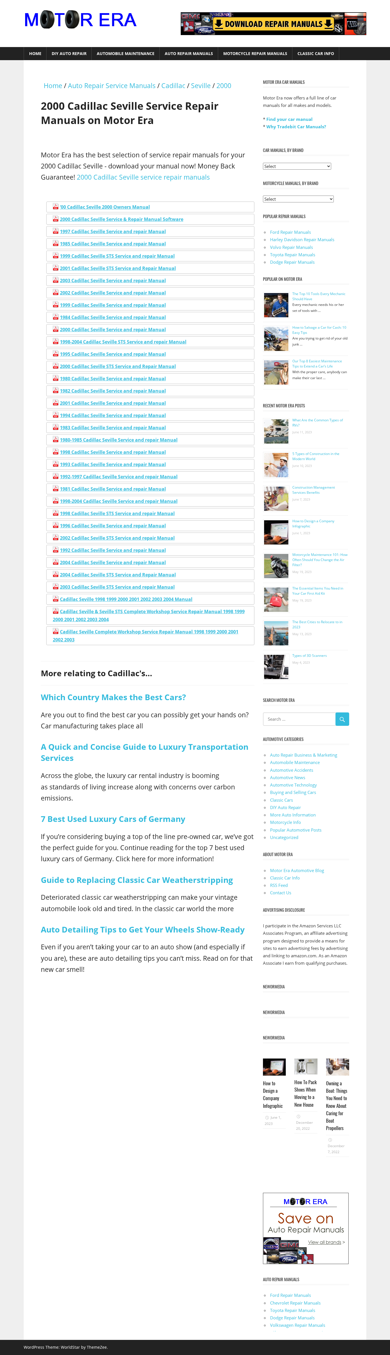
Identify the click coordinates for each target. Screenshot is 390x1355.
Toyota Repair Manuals (292, 254)
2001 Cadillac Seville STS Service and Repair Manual (118, 268)
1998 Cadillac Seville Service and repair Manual (113, 452)
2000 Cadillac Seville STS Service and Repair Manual (118, 366)
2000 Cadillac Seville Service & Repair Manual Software (121, 219)
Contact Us (280, 892)
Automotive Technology (293, 785)
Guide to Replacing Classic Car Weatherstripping (137, 879)
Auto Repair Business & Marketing (303, 755)
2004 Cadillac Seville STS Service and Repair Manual (118, 575)
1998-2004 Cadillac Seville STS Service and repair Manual (123, 342)
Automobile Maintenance (125, 53)
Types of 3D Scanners (309, 655)
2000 (223, 85)
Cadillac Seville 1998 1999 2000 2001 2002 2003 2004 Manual (126, 599)
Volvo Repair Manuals (291, 247)
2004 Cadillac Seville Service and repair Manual (113, 562)
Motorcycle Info (285, 822)
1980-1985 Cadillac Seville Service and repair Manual (119, 440)
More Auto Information (293, 815)
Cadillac (173, 85)
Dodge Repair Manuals (292, 262)
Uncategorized (284, 837)
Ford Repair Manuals (290, 232)
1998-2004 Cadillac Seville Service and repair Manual (119, 501)
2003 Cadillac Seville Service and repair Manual (113, 280)
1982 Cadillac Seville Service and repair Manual (113, 391)
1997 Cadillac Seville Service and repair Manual (113, 231)
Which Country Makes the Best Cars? (113, 697)
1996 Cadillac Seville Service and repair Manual (113, 526)
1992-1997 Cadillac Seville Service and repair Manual (119, 477)
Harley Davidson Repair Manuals (302, 239)
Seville (201, 85)
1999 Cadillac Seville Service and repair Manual (113, 305)
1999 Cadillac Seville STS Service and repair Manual (117, 256)
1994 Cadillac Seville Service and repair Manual (113, 415)
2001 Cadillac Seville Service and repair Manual (113, 403)
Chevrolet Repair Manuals (295, 1303)
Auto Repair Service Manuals (112, 85)
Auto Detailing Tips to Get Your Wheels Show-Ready (143, 929)
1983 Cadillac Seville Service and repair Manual (113, 427)
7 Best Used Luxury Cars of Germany (113, 818)
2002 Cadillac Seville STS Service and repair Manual (117, 538)
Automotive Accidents (291, 770)
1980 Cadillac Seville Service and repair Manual (113, 378)
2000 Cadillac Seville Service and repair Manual (113, 329)
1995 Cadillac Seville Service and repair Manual (113, 354)
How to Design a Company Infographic (273, 1094)
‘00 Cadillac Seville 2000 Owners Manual (105, 207)
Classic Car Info (315, 53)
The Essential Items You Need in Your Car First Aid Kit (317, 591)
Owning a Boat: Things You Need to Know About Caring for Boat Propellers (336, 1106)
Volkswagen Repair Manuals (297, 1325)
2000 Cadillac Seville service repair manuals (143, 177)
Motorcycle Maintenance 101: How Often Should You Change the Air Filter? (319, 559)
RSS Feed (279, 885)
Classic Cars (281, 800)
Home (35, 53)
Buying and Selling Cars (293, 792)
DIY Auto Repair (69, 53)
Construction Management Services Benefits (313, 490)
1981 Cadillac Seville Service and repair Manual (113, 489)
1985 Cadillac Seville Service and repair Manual (113, 244)
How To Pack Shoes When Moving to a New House (305, 1093)
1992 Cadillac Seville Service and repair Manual (113, 550)
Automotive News (287, 777)
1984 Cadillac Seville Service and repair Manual (113, 317)
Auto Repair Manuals (189, 53)
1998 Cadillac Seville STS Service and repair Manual (117, 513)
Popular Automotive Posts (295, 830)
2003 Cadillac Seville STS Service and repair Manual (117, 587)
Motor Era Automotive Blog (297, 870)
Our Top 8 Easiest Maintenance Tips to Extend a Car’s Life (317, 364)
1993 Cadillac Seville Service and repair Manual (113, 464)
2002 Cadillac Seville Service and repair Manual (113, 293)
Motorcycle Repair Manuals (255, 53)
